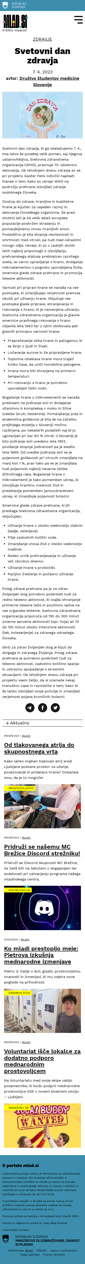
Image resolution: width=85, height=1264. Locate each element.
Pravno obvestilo (54, 1254)
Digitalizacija (19, 890)
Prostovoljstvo (21, 788)
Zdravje (42, 39)
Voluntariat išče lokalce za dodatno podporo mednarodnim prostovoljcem (42, 1061)
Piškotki (41, 1250)
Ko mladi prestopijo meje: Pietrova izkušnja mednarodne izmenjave (41, 955)
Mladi (26, 735)
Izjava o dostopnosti (63, 1250)
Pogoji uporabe (30, 1254)
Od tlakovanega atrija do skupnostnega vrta (39, 748)
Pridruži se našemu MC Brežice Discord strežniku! (42, 850)
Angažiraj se (19, 1107)
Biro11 (29, 1250)
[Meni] (78, 20)
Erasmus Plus (19, 992)
